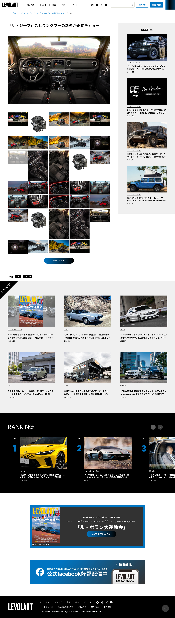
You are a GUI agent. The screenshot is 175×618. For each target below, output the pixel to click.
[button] (160, 427)
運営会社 (107, 606)
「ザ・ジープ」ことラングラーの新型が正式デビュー (49, 13)
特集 (63, 5)
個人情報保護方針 (66, 606)
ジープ (29, 13)
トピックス (30, 5)
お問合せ (82, 606)
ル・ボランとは (46, 606)
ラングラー (27, 276)
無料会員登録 (157, 5)
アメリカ (22, 13)
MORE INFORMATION (101, 534)
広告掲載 (95, 606)
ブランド (43, 5)
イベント (74, 5)
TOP (9, 13)
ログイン (142, 5)
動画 (54, 5)
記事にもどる (59, 260)
